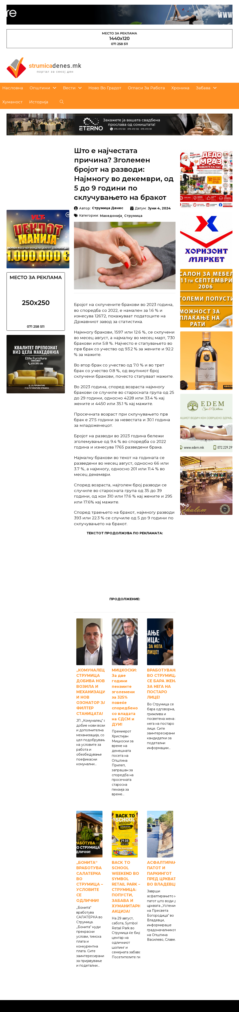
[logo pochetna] (44, 67)
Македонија (111, 216)
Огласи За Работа (146, 87)
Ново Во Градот (104, 87)
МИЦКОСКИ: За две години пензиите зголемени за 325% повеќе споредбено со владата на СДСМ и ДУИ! (125, 697)
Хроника (180, 87)
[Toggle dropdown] (54, 88)
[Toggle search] (62, 102)
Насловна (12, 87)
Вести (69, 87)
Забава (203, 87)
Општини (40, 87)
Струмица (133, 216)
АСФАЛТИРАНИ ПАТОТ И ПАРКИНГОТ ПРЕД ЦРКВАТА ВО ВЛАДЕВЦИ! (163, 873)
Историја (38, 101)
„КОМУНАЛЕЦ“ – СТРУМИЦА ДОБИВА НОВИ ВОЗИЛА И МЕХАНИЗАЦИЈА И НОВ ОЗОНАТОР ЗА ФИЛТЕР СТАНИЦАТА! (93, 692)
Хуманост (12, 101)
